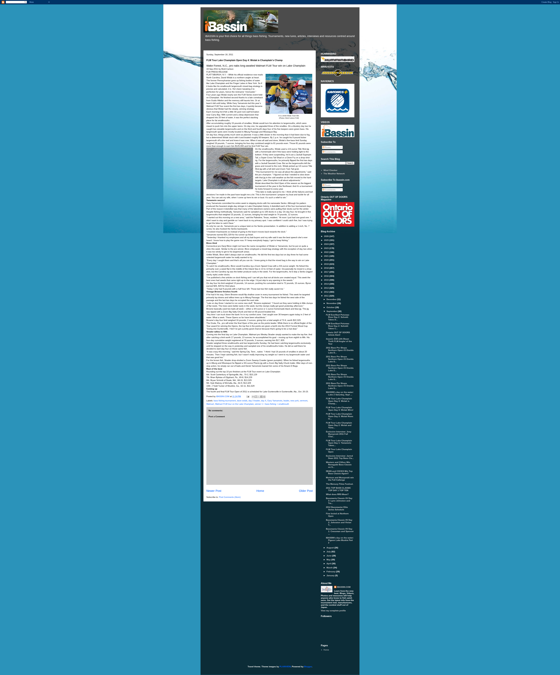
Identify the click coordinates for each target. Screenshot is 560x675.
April (329, 563)
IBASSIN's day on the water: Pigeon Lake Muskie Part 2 (340, 540)
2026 (326, 236)
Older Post (306, 490)
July (329, 551)
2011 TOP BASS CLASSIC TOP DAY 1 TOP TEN (338, 489)
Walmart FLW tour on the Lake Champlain (234, 404)
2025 (326, 240)
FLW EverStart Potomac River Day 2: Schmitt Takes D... (337, 317)
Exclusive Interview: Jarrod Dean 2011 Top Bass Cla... (340, 457)
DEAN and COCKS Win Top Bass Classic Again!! (339, 472)
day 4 (263, 400)
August (330, 547)
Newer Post (213, 490)
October (331, 307)
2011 (326, 296)
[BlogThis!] (255, 396)
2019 (326, 264)
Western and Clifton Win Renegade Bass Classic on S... (339, 464)
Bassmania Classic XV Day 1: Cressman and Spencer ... (340, 531)
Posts (327, 147)
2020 (326, 260)
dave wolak (242, 400)
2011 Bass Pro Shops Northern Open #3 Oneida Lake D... (340, 350)
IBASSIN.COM (223, 396)
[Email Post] (248, 396)
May (329, 559)
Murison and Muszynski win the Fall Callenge (340, 478)
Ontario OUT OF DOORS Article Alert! (338, 333)
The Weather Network (334, 173)
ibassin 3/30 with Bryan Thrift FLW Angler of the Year (339, 341)
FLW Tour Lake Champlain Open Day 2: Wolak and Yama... (339, 425)
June (329, 555)
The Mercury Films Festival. (339, 484)
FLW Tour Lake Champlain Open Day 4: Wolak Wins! (339, 408)
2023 (326, 248)
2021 (326, 256)
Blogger (308, 666)
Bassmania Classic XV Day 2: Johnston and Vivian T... (339, 522)
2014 (326, 284)
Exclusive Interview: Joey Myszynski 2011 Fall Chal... (338, 434)
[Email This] (253, 396)
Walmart (210, 404)
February (331, 571)
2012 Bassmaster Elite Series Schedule (337, 508)
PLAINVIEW (285, 666)
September (332, 311)
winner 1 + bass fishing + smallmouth (272, 404)
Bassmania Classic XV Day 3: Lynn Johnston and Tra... (339, 500)
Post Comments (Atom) (230, 497)
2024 (326, 244)
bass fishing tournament (225, 400)
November (332, 303)
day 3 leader (254, 400)
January (331, 575)
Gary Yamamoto (274, 400)
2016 (326, 276)
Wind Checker (330, 170)
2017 (326, 272)
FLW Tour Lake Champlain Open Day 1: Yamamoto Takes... (339, 443)
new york (294, 400)
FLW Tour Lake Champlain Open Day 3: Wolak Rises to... (339, 416)
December (332, 299)
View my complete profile (333, 610)
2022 (326, 252)
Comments (330, 152)
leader (286, 400)
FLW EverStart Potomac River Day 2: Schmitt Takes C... (337, 326)
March (330, 567)
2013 (326, 288)
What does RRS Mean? (337, 494)
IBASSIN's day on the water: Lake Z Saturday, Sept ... (340, 393)
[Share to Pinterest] (264, 396)
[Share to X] (258, 396)
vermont (303, 400)
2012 (326, 292)
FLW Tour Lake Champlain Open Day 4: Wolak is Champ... (339, 401)
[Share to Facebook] (261, 396)
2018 (326, 268)
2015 (326, 280)
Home (260, 490)
